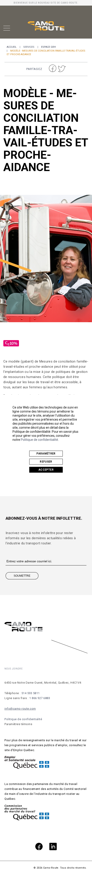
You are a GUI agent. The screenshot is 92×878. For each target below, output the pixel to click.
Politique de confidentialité (39, 439)
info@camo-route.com (20, 708)
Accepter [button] (46, 469)
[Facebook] (39, 847)
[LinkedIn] (53, 847)
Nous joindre (13, 668)
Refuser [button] (46, 461)
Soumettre (22, 575)
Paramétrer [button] (46, 453)
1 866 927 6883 (39, 698)
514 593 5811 (30, 693)
